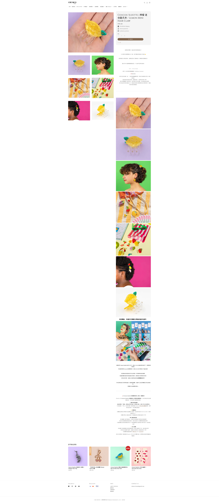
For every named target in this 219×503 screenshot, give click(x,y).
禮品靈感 (102, 6)
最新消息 (73, 6)
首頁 (69, 6)
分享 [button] (120, 42)
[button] (144, 2)
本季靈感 (85, 6)
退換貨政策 (112, 489)
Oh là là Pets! (79, 6)
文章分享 (124, 6)
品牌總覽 (96, 6)
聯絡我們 (112, 491)
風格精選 (90, 6)
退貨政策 (141, 431)
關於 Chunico (108, 6)
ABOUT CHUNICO (114, 486)
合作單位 (115, 6)
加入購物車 (130, 39)
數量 (118, 33)
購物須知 (134, 431)
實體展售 (119, 6)
